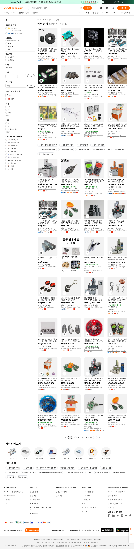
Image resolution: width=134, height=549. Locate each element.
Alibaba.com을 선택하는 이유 (13, 492)
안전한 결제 (34, 492)
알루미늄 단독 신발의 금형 (48, 149)
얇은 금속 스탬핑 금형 (68, 468)
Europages (97, 539)
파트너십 (111, 508)
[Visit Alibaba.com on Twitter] (117, 515)
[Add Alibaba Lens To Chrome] (32, 530)
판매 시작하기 (112, 496)
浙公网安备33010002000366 (101, 546)
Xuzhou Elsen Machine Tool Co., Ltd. (117, 230)
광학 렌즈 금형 (84, 145)
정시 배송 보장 (35, 500)
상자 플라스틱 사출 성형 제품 (89, 468)
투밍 (90, 472)
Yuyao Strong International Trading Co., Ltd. (47, 58)
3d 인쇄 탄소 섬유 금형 (47, 154)
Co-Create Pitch (9, 496)
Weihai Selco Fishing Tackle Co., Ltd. (71, 190)
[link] (131, 529)
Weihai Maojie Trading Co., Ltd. (47, 137)
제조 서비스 (49, 20)
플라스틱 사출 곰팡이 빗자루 (49, 145)
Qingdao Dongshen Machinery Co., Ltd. (94, 270)
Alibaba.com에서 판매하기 (116, 492)
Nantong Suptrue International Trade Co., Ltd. (71, 95)
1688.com (45, 539)
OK (31, 76)
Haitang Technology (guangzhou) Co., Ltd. (47, 95)
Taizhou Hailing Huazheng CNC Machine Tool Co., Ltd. (117, 267)
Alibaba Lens (15, 530)
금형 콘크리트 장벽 (68, 145)
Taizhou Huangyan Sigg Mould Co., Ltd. (117, 58)
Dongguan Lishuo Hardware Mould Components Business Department (47, 189)
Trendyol (89, 539)
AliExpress (37, 539)
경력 (5, 504)
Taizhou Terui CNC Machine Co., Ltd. (117, 191)
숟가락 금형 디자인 (14, 468)
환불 (83, 504)
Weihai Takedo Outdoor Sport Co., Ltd (94, 193)
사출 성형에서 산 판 (67, 149)
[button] (81, 8)
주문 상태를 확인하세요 (115, 500)
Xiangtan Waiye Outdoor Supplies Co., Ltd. (117, 311)
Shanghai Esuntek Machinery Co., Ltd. (94, 307)
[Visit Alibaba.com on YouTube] (126, 515)
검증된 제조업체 (61, 492)
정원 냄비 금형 (107, 468)
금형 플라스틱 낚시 (84, 149)
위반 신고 (85, 511)
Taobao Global (75, 539)
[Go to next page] (99, 437)
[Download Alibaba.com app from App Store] (107, 530)
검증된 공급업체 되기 (115, 504)
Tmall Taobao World (56, 539)
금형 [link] (57, 20)
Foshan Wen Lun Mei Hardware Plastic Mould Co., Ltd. (94, 58)
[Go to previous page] (66, 437)
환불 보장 (33, 496)
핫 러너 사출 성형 (29, 472)
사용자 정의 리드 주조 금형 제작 (47, 468)
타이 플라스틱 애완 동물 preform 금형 (51, 472)
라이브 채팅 (86, 496)
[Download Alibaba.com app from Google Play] (123, 530)
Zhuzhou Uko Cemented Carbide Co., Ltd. (47, 267)
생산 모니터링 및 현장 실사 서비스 (40, 508)
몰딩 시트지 (23, 477)
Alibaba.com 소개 (10, 487)
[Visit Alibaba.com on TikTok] (130, 515)
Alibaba (39, 20)
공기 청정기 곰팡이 (102, 472)
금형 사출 (11, 477)
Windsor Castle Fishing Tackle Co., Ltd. (117, 95)
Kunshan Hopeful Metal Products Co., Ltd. (71, 307)
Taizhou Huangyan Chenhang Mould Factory (71, 58)
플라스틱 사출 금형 (119, 472)
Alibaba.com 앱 (75, 530)
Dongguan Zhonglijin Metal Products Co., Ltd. (71, 133)
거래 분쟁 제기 (86, 500)
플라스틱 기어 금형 (99, 145)
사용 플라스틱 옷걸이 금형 (102, 149)
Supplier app (56, 530)
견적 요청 (59, 496)
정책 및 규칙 (34, 513)
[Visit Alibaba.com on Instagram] (122, 515)
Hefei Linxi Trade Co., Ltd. (46, 307)
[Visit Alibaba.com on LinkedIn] (113, 515)
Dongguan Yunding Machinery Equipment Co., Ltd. (117, 136)
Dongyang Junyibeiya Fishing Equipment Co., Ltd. (94, 96)
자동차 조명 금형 (13, 472)
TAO (83, 539)
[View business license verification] (86, 546)
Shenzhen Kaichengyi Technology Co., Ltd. (94, 135)
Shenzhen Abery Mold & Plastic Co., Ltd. (47, 230)
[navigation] (20, 229)
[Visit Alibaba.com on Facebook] (109, 515)
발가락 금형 (29, 468)
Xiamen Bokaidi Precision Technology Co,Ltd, (94, 230)
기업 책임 (7, 500)
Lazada (67, 539)
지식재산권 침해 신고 (89, 508)
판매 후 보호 (34, 504)
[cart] (107, 8)
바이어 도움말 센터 (88, 492)
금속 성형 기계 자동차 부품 (75, 472)
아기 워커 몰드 (120, 149)
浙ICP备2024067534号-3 (120, 546)
